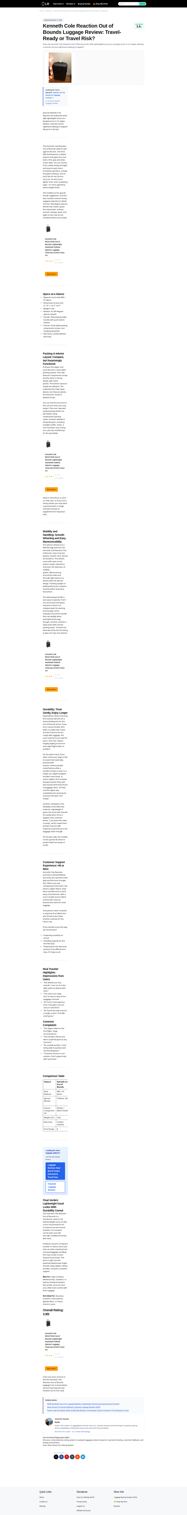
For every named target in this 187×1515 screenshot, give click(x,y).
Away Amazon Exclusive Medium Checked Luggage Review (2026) (73, 1407)
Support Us (81, 1506)
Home (41, 11)
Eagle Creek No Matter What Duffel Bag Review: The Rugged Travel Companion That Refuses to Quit (88, 1410)
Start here (58, 4)
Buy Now (51, 274)
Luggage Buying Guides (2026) (125, 1497)
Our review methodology (81, 1432)
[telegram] (83, 1456)
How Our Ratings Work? (86, 1497)
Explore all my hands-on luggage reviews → (55, 95)
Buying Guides (84, 4)
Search (142, 4)
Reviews (70, 4)
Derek (57, 1422)
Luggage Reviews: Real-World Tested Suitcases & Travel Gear (54, 1171)
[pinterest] (66, 1456)
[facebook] (61, 1456)
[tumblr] (72, 1456)
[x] (56, 1456)
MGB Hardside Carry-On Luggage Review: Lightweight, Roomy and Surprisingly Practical (83, 1404)
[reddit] (77, 1456)
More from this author (63, 1432)
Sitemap (42, 1506)
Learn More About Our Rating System (58, 1445)
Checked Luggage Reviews (52, 1187)
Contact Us (43, 1501)
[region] (55, 1105)
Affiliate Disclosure (84, 1510)
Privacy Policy (82, 1501)
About (41, 1497)
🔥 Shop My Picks (100, 4)
